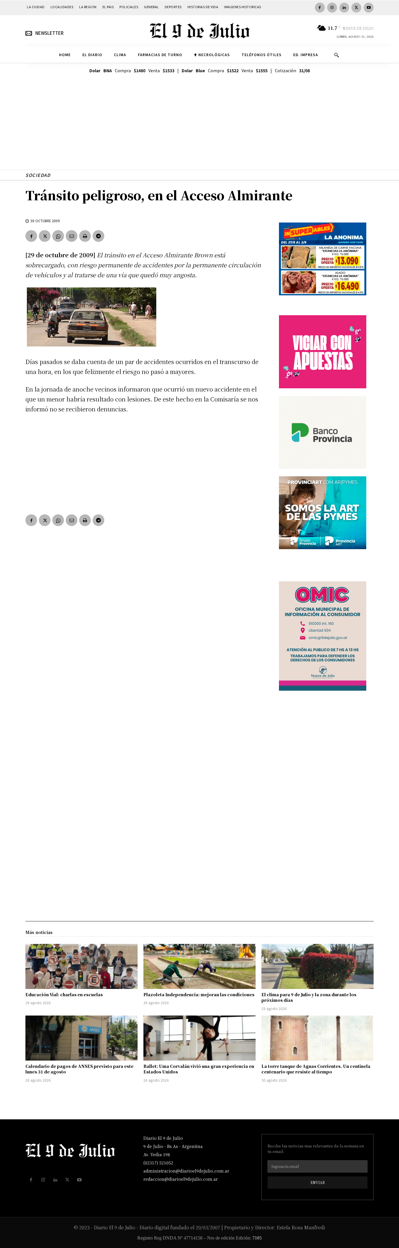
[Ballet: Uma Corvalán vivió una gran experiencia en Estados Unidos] (199, 1038)
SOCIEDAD (37, 175)
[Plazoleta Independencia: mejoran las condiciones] (199, 966)
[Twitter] (356, 8)
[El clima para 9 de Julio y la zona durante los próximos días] (317, 966)
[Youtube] (369, 8)
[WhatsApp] (58, 236)
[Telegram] (98, 236)
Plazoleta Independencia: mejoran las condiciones (198, 994)
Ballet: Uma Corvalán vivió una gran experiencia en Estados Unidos (198, 1069)
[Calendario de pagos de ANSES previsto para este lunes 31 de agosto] (81, 1038)
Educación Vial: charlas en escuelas (64, 994)
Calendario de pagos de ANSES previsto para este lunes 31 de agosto (79, 1069)
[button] (336, 55)
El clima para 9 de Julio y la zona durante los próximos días (308, 997)
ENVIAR (317, 1182)
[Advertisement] (199, 129)
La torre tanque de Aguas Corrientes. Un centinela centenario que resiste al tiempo (315, 1069)
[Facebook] (320, 8)
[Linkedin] (344, 8)
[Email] (71, 236)
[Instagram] (332, 8)
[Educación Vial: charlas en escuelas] (81, 966)
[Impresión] (85, 236)
